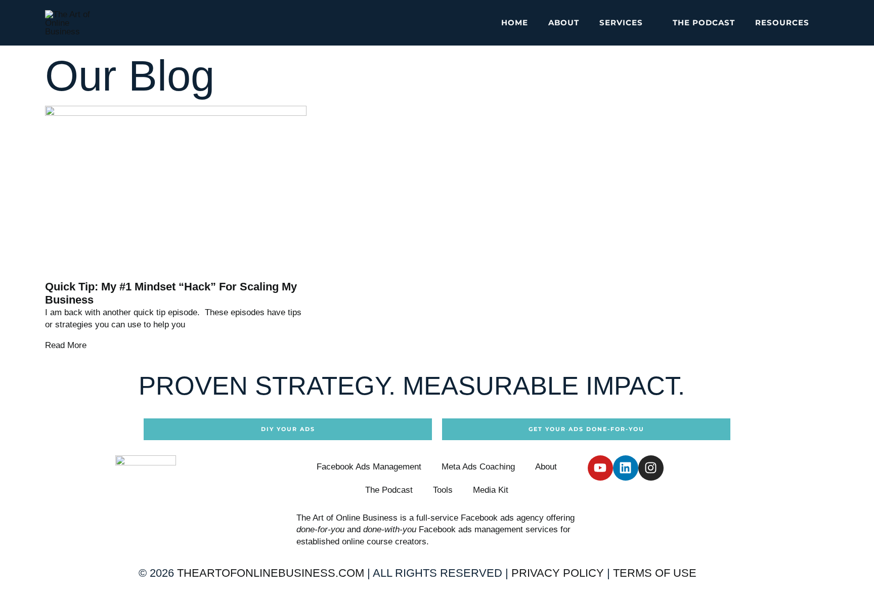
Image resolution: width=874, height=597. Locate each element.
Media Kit (490, 490)
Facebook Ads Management (369, 467)
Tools (443, 490)
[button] (647, 22)
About (546, 467)
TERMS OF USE (654, 573)
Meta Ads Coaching (478, 467)
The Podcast (389, 490)
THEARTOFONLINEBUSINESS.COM (270, 573)
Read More (65, 345)
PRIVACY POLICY (557, 573)
